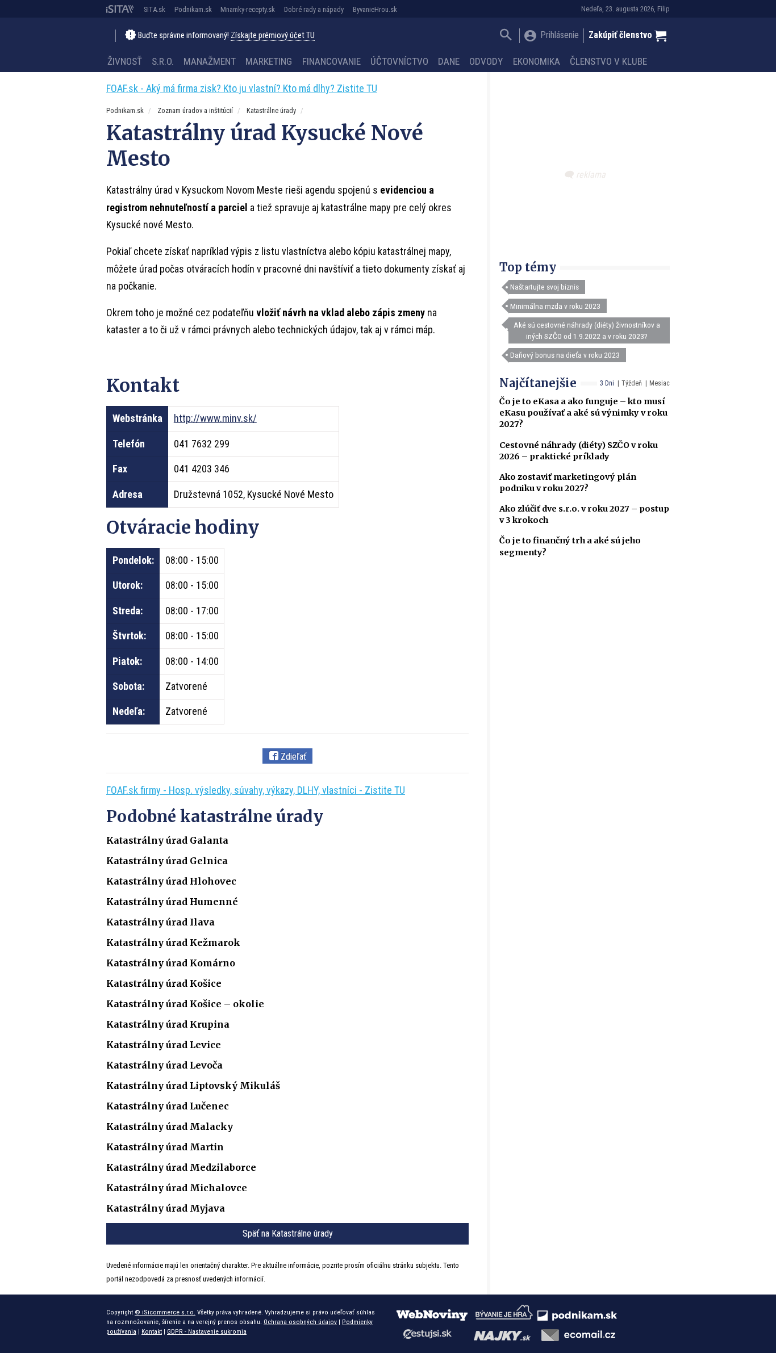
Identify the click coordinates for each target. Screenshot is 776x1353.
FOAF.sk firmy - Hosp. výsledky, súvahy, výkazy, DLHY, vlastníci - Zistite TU (255, 790)
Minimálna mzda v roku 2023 (555, 306)
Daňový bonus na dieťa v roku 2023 (565, 354)
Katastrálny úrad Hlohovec (171, 881)
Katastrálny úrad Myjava (165, 1208)
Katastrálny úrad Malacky (169, 1126)
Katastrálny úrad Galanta (167, 840)
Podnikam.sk (193, 9)
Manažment (209, 61)
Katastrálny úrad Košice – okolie (185, 1003)
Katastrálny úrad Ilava (160, 922)
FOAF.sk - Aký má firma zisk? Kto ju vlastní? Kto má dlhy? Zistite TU (241, 88)
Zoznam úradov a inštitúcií (195, 110)
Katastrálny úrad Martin (165, 1147)
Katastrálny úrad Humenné (172, 901)
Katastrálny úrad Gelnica (167, 860)
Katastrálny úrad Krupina (168, 1024)
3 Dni (607, 383)
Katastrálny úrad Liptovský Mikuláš (193, 1085)
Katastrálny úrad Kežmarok (173, 942)
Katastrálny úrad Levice (163, 1044)
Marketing (268, 61)
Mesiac (659, 383)
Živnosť (124, 61)
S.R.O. (163, 61)
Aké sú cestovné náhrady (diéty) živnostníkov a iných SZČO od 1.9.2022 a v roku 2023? (587, 330)
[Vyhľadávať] (506, 36)
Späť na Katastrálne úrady (288, 1233)
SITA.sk (154, 9)
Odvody (486, 61)
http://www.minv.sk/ (215, 418)
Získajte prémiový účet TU (273, 35)
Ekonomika (536, 61)
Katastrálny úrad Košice (164, 983)
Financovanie (331, 61)
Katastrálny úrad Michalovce (176, 1187)
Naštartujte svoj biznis (544, 286)
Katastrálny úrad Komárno (170, 963)
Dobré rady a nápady (314, 9)
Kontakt (151, 1331)
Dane (449, 61)
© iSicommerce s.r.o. (165, 1312)
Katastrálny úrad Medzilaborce (181, 1167)
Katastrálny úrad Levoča (164, 1065)
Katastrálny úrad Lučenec (167, 1106)
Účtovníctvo (399, 61)
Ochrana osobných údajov (300, 1322)
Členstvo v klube (608, 61)
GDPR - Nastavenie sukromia (207, 1331)
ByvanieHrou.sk (375, 9)
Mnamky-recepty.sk (247, 9)
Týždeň (631, 383)
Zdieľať (292, 756)
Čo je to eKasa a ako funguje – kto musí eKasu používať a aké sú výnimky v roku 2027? (583, 412)
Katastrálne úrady (271, 110)
